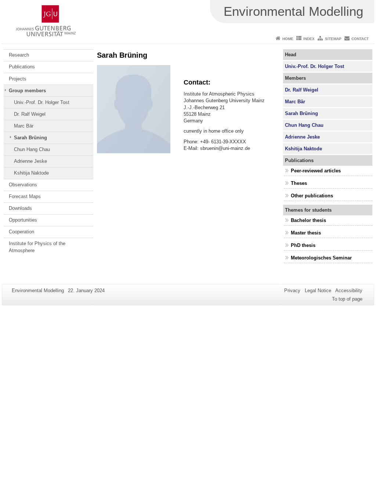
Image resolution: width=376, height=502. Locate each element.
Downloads (20, 208)
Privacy (292, 290)
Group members (27, 90)
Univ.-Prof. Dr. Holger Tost (41, 102)
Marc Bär (23, 126)
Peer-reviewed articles (316, 170)
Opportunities (23, 220)
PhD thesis (303, 245)
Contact (360, 39)
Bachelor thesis (308, 220)
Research (19, 55)
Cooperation (21, 231)
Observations (23, 184)
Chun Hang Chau (32, 149)
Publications (22, 66)
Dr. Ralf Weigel (30, 114)
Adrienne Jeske (30, 161)
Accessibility (348, 290)
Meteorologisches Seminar (321, 258)
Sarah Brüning (30, 137)
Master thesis (306, 233)
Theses (299, 183)
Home (287, 39)
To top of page (347, 299)
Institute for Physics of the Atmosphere (37, 247)
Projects (17, 79)
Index (309, 39)
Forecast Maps (25, 196)
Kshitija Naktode (31, 173)
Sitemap (333, 39)
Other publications (312, 195)
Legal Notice (318, 290)
